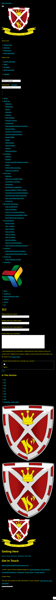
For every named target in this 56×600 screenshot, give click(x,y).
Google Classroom (9, 61)
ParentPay (7, 67)
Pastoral (6, 299)
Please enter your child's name (12, 320)
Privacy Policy (16, 357)
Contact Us (7, 293)
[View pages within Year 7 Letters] (14, 226)
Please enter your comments (11, 333)
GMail (5, 64)
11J (5, 305)
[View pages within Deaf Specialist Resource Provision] (27, 126)
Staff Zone (7, 48)
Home (5, 291)
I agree (5, 367)
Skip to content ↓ (7, 3)
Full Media (20, 572)
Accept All (3, 586)
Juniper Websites (34, 569)
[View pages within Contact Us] (12, 201)
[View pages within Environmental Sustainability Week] (27, 215)
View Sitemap (45, 569)
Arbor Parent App (9, 70)
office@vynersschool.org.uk (19, 565)
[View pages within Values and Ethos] (16, 151)
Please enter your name (9, 314)
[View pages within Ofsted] (9, 140)
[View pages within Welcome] (11, 176)
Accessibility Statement (9, 572)
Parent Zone (7, 50)
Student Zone (8, 45)
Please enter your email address (12, 327)
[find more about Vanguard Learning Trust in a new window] (12, 287)
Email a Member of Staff (11, 296)
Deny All (11, 586)
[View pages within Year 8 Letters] (14, 229)
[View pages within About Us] (9, 101)
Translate (14, 85)
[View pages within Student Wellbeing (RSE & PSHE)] (26, 190)
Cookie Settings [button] (40, 572)
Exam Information (9, 53)
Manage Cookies (7, 586)
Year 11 (6, 302)
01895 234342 (6, 565)
